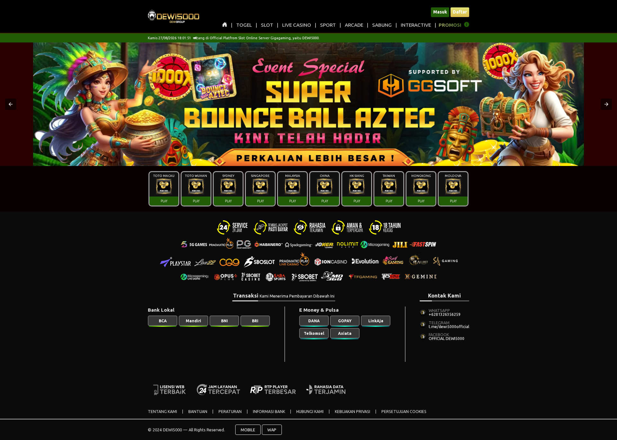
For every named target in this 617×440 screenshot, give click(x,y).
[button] (10, 104)
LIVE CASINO (296, 25)
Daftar (460, 11)
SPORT (328, 25)
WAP (271, 429)
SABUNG (382, 25)
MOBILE (248, 429)
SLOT (267, 25)
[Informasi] (466, 25)
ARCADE (354, 25)
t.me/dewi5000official (449, 327)
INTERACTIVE (416, 25)
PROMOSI (450, 25)
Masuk (440, 11)
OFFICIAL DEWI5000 (446, 338)
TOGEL (244, 25)
